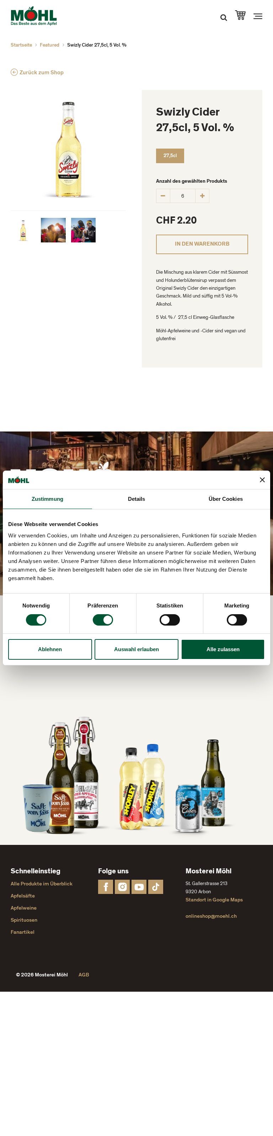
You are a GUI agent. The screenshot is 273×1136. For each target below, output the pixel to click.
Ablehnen (50, 649)
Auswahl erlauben (136, 649)
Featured (49, 45)
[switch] (103, 620)
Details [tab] (136, 499)
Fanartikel (22, 932)
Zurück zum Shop (42, 72)
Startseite (21, 45)
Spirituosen (24, 920)
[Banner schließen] (262, 479)
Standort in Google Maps (214, 899)
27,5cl (170, 155)
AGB (84, 974)
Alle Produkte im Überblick (42, 883)
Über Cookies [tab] (226, 499)
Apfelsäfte (23, 896)
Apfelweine (24, 908)
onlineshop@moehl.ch (211, 916)
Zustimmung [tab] (47, 499)
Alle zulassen (223, 649)
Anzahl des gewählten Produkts (191, 181)
